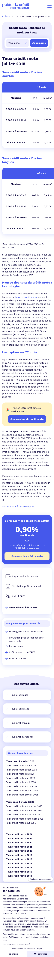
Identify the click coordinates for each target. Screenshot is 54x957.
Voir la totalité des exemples (18, 506)
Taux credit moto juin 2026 (20, 773)
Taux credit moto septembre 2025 (24, 818)
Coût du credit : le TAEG (22, 652)
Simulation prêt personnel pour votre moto (26, 639)
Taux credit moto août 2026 (21, 765)
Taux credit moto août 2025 (21, 823)
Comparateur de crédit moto (27, 419)
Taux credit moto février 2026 (22, 790)
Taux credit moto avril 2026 (21, 782)
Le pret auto (16, 646)
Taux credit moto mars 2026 (21, 786)
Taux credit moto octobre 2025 (23, 814)
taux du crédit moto (26, 297)
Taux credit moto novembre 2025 (24, 810)
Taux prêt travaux (20, 723)
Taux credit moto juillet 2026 (21, 769)
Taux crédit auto (19, 695)
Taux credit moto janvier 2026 (22, 794)
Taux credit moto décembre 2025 (24, 806)
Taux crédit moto (19, 709)
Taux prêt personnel (21, 737)
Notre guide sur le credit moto (26, 631)
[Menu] (49, 6)
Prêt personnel (17, 658)
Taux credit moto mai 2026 (20, 778)
